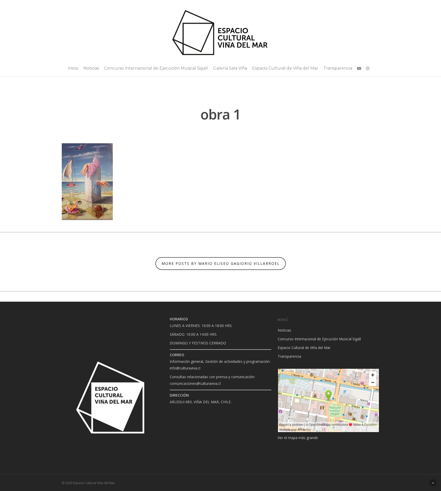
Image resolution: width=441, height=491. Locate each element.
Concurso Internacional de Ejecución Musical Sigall (156, 68)
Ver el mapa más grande (298, 437)
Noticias (91, 68)
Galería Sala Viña (230, 68)
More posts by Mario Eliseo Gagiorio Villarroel (221, 263)
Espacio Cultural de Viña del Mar (285, 68)
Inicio (73, 68)
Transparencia (337, 68)
